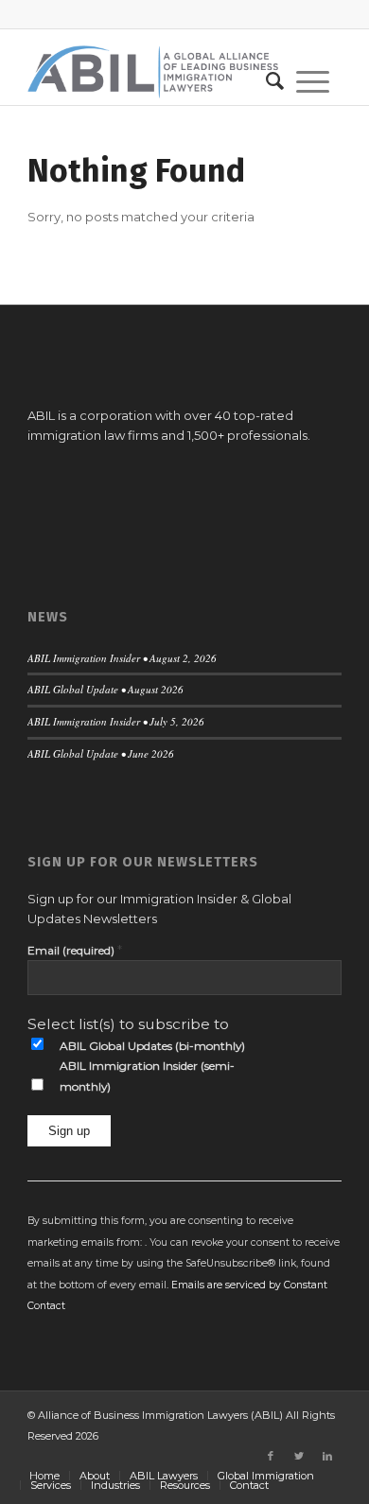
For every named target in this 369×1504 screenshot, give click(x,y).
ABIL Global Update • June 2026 (100, 753)
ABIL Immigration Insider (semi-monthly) (147, 1075)
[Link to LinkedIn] (327, 1456)
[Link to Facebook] (270, 1456)
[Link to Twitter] (299, 1456)
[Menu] (313, 81)
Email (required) (74, 949)
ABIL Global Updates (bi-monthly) (152, 1046)
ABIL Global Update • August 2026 (105, 689)
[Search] (269, 81)
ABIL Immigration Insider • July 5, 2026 (115, 721)
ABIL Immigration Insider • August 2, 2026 (122, 658)
